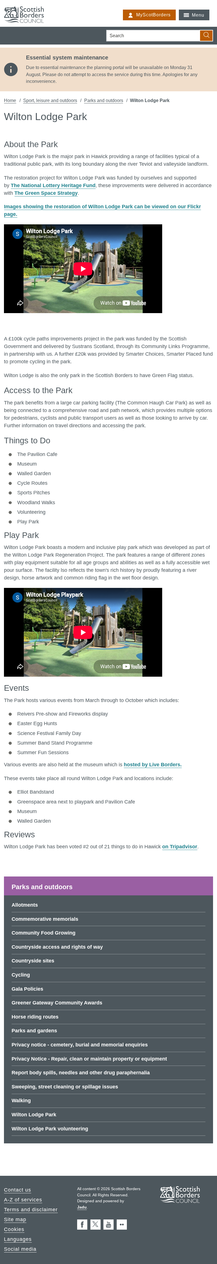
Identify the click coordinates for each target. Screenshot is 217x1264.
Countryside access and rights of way (57, 947)
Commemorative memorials (45, 919)
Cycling (21, 975)
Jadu (82, 1207)
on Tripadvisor (179, 846)
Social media (20, 1249)
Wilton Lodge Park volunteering (50, 1129)
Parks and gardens (34, 1030)
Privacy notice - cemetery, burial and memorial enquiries (80, 1045)
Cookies (14, 1229)
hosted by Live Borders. (153, 764)
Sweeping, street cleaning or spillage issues (65, 1087)
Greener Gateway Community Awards (57, 1003)
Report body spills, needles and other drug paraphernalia (81, 1072)
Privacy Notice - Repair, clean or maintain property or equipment (89, 1059)
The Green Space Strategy (46, 193)
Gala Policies (27, 989)
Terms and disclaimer (31, 1209)
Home (10, 100)
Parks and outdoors (103, 100)
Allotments (25, 905)
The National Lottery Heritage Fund (53, 185)
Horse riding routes (35, 1017)
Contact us (17, 1190)
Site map (15, 1219)
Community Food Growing (43, 933)
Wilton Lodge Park (34, 1114)
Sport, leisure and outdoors (50, 100)
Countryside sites (33, 961)
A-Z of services (23, 1200)
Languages (18, 1239)
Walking (21, 1100)
